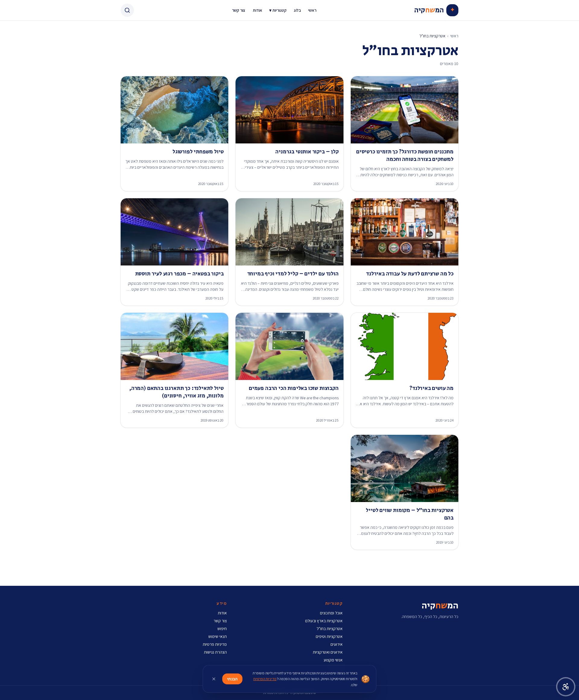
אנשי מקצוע (333, 660)
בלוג (297, 10)
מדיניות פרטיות (215, 644)
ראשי (312, 10)
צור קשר (238, 10)
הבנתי (232, 679)
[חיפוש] (127, 10)
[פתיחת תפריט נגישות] (565, 686)
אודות (257, 10)
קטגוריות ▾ (277, 10)
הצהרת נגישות (215, 652)
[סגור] (214, 679)
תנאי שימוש (217, 636)
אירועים (337, 644)
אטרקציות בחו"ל (330, 628)
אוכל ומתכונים (331, 613)
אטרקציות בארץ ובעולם (324, 620)
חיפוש (222, 628)
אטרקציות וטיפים (329, 636)
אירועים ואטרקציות (328, 652)
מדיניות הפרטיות (265, 678)
